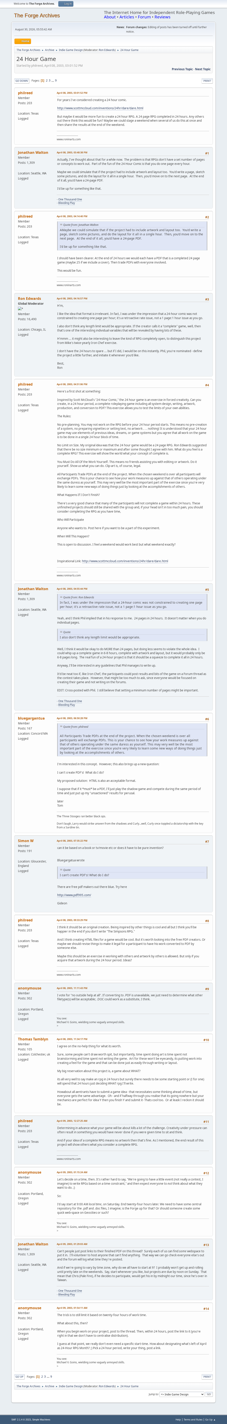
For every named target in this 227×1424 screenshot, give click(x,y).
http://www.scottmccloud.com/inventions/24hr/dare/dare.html (100, 108)
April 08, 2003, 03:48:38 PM (72, 152)
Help (178, 1419)
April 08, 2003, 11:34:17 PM (72, 1039)
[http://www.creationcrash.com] (20, 108)
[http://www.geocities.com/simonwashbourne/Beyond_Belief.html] (20, 856)
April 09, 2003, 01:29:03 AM (72, 1244)
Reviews (162, 17)
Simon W (25, 840)
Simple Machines (41, 1419)
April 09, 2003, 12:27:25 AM (72, 1120)
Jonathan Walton (33, 152)
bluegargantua (31, 718)
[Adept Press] (20, 324)
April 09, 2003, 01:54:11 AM (72, 1307)
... (53, 80)
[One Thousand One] (20, 168)
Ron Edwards (107, 50)
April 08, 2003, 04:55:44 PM (72, 588)
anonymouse (29, 988)
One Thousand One (70, 199)
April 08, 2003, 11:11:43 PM (72, 988)
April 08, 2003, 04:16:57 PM (72, 298)
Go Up (19, 1376)
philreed (25, 92)
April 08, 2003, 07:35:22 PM (72, 840)
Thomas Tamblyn (33, 1039)
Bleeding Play (66, 203)
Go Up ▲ (210, 1419)
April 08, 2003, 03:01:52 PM (72, 92)
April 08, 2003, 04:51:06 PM (72, 384)
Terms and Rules (193, 1419)
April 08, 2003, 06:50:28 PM (72, 718)
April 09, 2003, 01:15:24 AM (72, 1172)
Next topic (203, 69)
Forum (144, 17)
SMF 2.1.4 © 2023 (21, 1419)
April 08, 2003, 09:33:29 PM (72, 920)
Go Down (22, 80)
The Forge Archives (37, 15)
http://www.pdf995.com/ (74, 895)
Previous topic (182, 69)
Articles (126, 17)
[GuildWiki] (20, 1004)
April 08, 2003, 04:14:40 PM (72, 216)
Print (207, 80)
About (110, 17)
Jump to (153, 1394)
